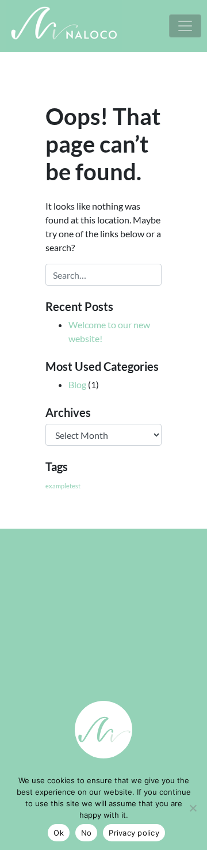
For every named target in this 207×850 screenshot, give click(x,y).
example (57, 485)
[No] (192, 808)
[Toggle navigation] (185, 25)
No (86, 832)
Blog (77, 384)
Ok (58, 832)
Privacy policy (134, 832)
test (75, 485)
